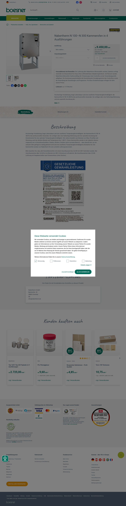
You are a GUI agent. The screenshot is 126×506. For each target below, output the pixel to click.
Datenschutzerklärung (68, 257)
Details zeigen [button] (85, 265)
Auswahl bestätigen (68, 272)
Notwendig (41, 261)
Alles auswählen (83, 272)
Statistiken (73, 261)
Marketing (88, 261)
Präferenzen (57, 261)
